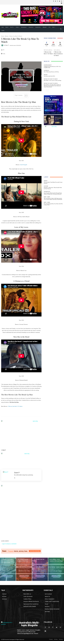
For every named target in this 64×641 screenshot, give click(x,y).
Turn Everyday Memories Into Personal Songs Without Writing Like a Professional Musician (53, 193)
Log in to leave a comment (9, 543)
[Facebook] (53, 1)
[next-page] (47, 90)
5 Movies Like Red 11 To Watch (15, 406)
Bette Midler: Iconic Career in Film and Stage (52, 80)
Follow (53, 42)
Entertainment (48, 65)
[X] (61, 1)
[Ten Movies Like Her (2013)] (40, 569)
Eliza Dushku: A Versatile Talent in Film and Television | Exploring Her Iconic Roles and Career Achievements (52, 85)
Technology (47, 191)
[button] (60, 28)
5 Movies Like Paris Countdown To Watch (58, 53)
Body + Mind (47, 196)
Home (2, 36)
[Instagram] (55, 1)
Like (47, 42)
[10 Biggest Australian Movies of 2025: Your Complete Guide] (8, 569)
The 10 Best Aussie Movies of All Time (51, 71)
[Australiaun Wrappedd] (8, 624)
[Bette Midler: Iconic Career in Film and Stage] (56, 569)
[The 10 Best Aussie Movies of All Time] (24, 569)
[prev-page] (45, 90)
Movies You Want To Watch (16, 36)
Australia (46, 70)
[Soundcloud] (59, 1)
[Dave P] (2, 45)
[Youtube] (61, 3)
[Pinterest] (57, 1)
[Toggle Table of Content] (25, 95)
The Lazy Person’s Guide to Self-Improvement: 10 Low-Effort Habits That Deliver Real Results (53, 199)
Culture (46, 186)
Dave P (7, 45)
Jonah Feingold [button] (23, 164)
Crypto (45, 180)
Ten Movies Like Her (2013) (49, 76)
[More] (41, 58)
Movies (6, 36)
